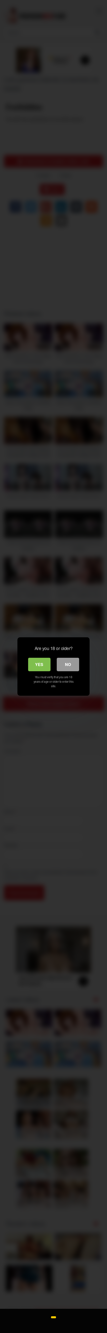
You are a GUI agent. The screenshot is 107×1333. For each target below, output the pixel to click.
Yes (39, 664)
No (68, 664)
